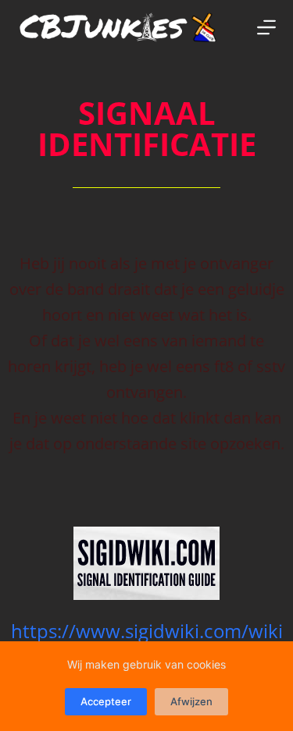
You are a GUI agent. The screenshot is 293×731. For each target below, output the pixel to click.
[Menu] (266, 27)
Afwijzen (191, 701)
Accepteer (105, 701)
